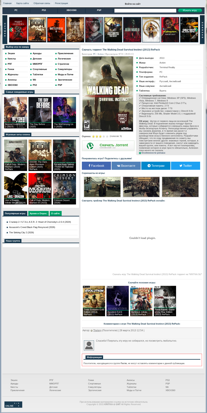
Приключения (65, 53)
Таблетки (38, 74)
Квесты (12, 58)
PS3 (44, 10)
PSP (99, 10)
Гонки (11, 69)
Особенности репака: (154, 153)
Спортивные (40, 69)
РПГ (10, 64)
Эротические (65, 80)
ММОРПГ (37, 64)
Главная (7, 3)
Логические (64, 58)
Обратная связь (42, 3)
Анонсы (12, 80)
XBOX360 (71, 10)
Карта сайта (22, 3)
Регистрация (61, 3)
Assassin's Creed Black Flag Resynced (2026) (32, 227)
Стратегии (63, 64)
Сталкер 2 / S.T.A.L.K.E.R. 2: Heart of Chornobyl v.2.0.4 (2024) (40, 222)
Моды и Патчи (65, 74)
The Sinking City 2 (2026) (21, 232)
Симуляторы (65, 69)
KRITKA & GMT (112, 404)
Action (100, 54)
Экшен (11, 53)
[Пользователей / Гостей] (13, 407)
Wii (34, 80)
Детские (37, 58)
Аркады (37, 53)
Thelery (97, 330)
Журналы (13, 74)
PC (16, 10)
